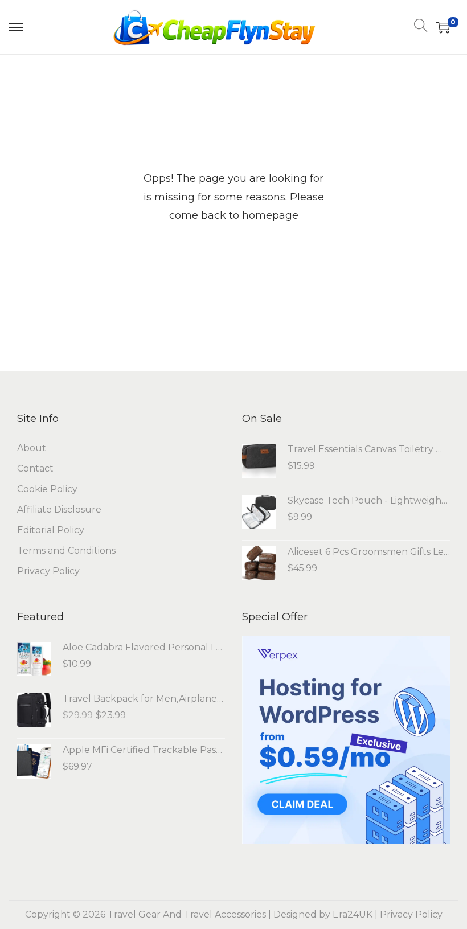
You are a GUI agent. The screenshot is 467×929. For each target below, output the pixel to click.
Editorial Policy (50, 530)
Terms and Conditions (66, 550)
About (31, 448)
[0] (443, 27)
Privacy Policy (48, 571)
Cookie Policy (47, 489)
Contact (35, 468)
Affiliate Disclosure (59, 509)
